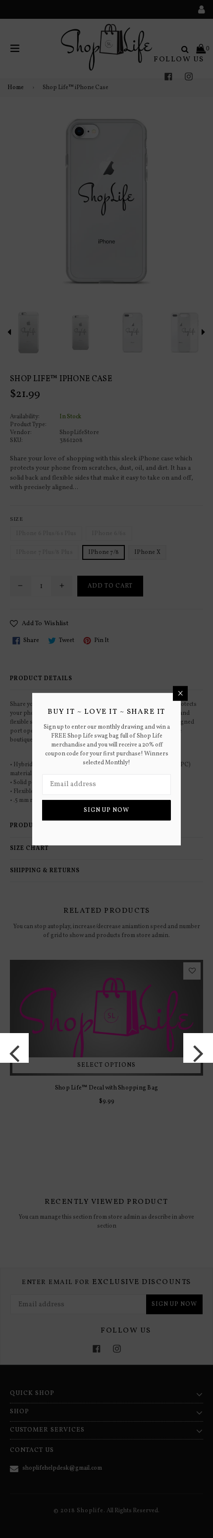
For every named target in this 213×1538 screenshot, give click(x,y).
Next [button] (198, 1048)
